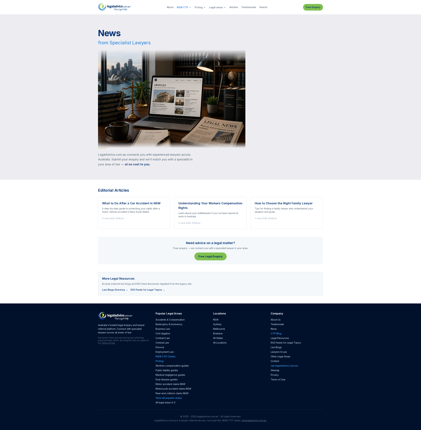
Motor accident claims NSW (170, 384)
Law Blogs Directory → (115, 289)
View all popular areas (169, 397)
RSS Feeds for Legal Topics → (148, 289)
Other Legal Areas (280, 356)
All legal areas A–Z (165, 402)
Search (263, 7)
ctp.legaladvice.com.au (284, 365)
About (170, 7)
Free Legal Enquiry (210, 256)
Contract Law (163, 338)
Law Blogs (276, 347)
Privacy (275, 374)
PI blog (199, 7)
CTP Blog (276, 333)
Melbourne (219, 328)
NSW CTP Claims (165, 356)
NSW (216, 319)
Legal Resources (280, 338)
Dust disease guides (167, 379)
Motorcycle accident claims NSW (173, 388)
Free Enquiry (313, 7)
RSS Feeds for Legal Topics (286, 342)
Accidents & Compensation (170, 319)
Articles (233, 7)
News (274, 328)
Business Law (163, 328)
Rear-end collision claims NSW (172, 393)
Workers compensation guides (172, 365)
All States (218, 338)
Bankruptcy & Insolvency (169, 324)
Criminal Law (162, 342)
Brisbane (218, 333)
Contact (275, 361)
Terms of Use (108, 343)
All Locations (220, 342)
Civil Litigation (163, 333)
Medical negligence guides (170, 374)
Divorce (160, 347)
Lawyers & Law (279, 351)
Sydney (217, 324)
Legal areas (216, 7)
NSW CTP (182, 7)
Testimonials (248, 7)
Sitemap (275, 370)
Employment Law (165, 351)
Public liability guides (167, 370)
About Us (276, 319)
